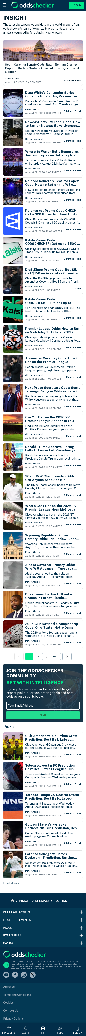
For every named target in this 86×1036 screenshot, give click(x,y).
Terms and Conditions (17, 994)
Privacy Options (13, 1018)
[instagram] (24, 975)
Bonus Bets (8, 1033)
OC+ (43, 1033)
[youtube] (6, 975)
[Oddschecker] (24, 954)
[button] (67, 656)
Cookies (8, 1002)
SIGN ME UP (43, 715)
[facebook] (15, 975)
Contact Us (10, 1010)
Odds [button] (60, 1033)
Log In (76, 5)
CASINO (26, 1033)
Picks (8, 726)
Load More (10, 883)
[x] (33, 975)
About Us (9, 986)
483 (54, 656)
